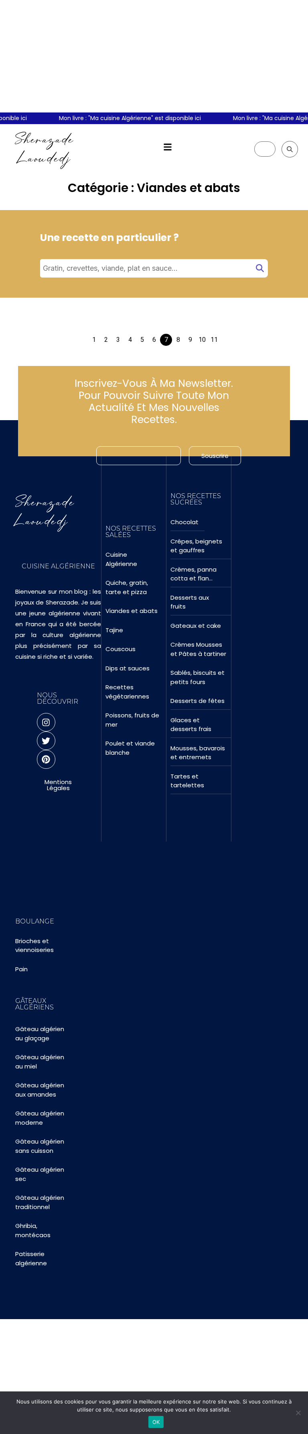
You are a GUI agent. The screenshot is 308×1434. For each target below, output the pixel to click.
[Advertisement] (154, 56)
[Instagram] (46, 722)
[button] (167, 147)
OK (156, 1422)
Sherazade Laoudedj (44, 149)
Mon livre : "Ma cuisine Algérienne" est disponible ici (117, 118)
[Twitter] (46, 740)
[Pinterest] (46, 759)
